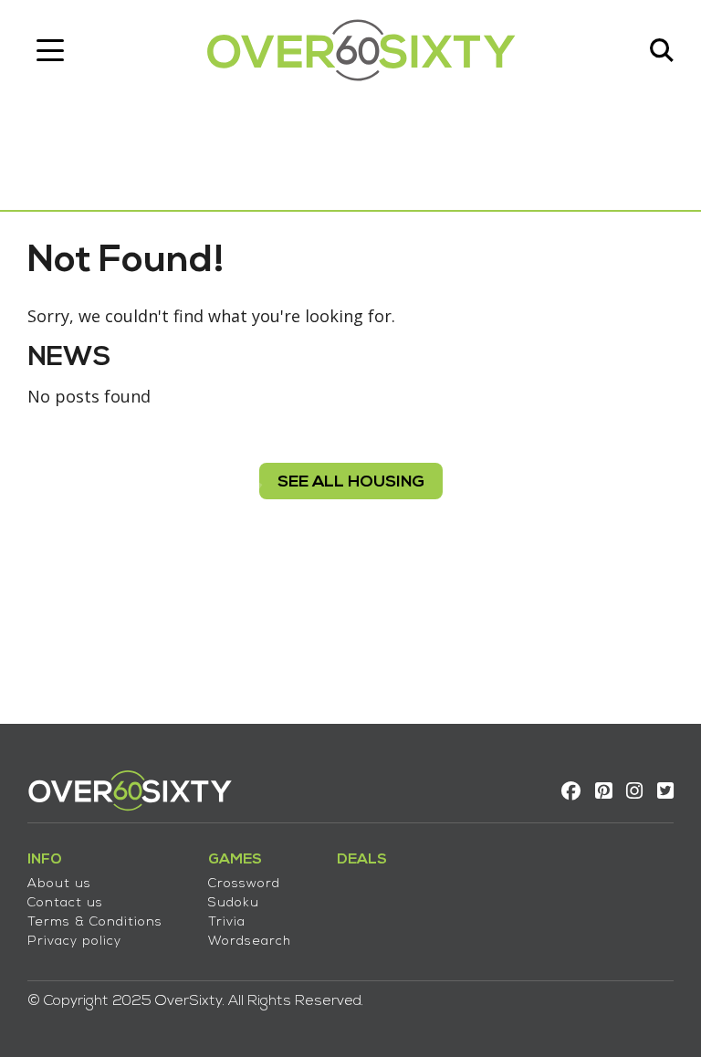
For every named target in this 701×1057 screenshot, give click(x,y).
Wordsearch (249, 941)
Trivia (227, 922)
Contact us (65, 903)
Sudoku (233, 903)
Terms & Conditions (94, 922)
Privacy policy (74, 941)
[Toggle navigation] (50, 50)
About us (59, 884)
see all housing (350, 482)
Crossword (244, 884)
